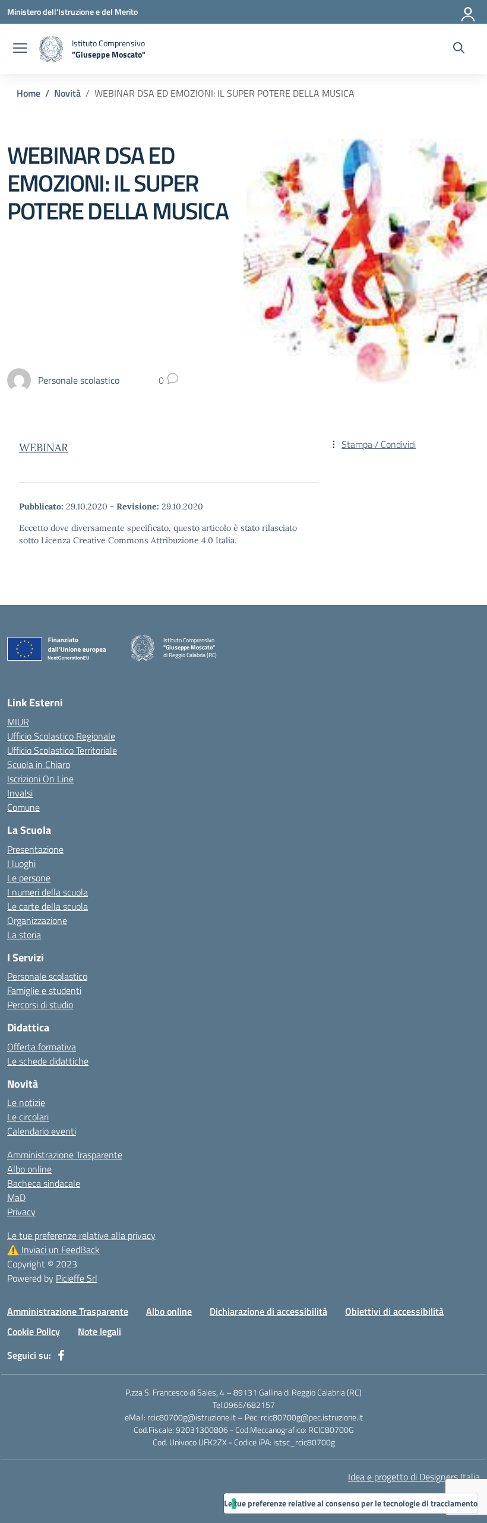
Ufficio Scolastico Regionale (61, 736)
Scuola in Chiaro (38, 764)
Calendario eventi (41, 1131)
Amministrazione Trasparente (64, 1155)
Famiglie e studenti (44, 990)
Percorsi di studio (40, 1005)
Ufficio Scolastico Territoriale (62, 750)
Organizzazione (37, 920)
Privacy (21, 1212)
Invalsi (20, 793)
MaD (16, 1197)
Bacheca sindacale (43, 1183)
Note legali (99, 1331)
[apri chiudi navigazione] (20, 49)
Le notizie (26, 1102)
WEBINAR (43, 447)
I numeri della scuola (47, 892)
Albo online (29, 1169)
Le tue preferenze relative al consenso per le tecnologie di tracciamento (350, 1503)
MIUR (18, 722)
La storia (24, 935)
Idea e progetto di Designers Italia (414, 1477)
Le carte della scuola (47, 906)
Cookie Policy (33, 1331)
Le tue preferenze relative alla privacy (81, 1235)
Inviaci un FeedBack (53, 1249)
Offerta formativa (41, 1047)
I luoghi (21, 863)
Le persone (28, 878)
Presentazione (35, 849)
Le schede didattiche (47, 1061)
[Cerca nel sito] (459, 49)
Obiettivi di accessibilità (394, 1311)
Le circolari (28, 1117)
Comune (23, 807)
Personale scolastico (47, 976)
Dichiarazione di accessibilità (268, 1311)
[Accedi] (468, 12)
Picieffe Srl (76, 1278)
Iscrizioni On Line (40, 779)
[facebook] (61, 1355)
